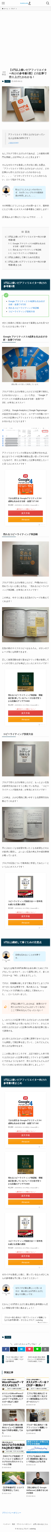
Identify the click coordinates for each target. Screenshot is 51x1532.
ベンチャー (6, 1524)
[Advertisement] (25, 37)
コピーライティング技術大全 (25, 253)
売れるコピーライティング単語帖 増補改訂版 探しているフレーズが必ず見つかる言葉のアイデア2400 (25, 698)
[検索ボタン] (47, 3)
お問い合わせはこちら (40, 1524)
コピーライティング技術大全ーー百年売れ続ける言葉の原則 (25, 902)
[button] (5, 1349)
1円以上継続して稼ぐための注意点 (24, 257)
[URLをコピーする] (45, 1349)
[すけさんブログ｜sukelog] (25, 3)
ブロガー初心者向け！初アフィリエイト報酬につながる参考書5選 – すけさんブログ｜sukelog (25, 1318)
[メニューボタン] (3, 3)
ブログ (7, 81)
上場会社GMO (13, 143)
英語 (13, 1524)
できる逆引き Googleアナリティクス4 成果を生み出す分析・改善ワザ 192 (24, 499)
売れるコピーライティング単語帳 (27, 250)
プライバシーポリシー (11, 1513)
